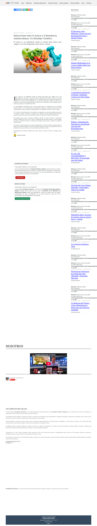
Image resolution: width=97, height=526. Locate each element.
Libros (83, 3)
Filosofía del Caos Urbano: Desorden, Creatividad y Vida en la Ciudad (81, 187)
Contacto (48, 523)
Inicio (22, 3)
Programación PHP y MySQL (45, 520)
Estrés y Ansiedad (64, 3)
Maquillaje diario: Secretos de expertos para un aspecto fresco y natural (81, 217)
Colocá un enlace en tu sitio (22, 198)
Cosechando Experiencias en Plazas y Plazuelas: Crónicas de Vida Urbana (80, 94)
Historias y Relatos (75, 3)
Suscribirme (20, 177)
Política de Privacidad (48, 521)
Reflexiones (29, 3)
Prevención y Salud (53, 3)
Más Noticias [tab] (75, 9)
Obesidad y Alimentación (40, 3)
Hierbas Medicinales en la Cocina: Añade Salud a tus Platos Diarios (80, 65)
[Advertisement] (38, 21)
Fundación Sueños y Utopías (48, 518)
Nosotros (89, 3)
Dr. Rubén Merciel (10, 441)
